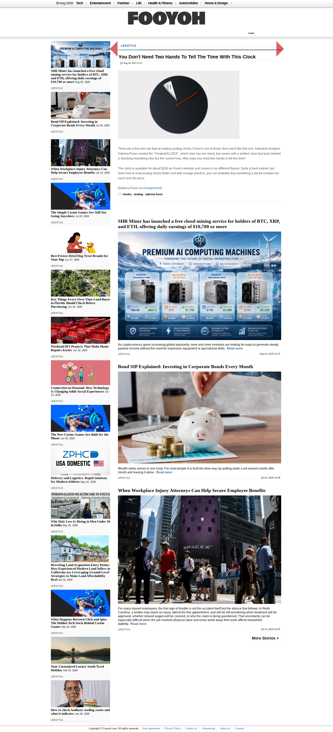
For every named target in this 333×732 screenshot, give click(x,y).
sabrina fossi (153, 194)
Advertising (209, 728)
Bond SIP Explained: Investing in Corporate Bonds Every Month (74, 123)
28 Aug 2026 (64, 3)
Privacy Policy (173, 728)
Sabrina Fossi (129, 188)
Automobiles (188, 3)
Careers (239, 728)
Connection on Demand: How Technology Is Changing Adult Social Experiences (80, 389)
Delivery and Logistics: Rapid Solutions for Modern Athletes (79, 480)
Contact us (191, 728)
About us (225, 728)
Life (138, 3)
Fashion (123, 3)
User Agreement (151, 728)
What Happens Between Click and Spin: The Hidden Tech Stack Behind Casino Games (79, 623)
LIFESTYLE (57, 88)
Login (251, 33)
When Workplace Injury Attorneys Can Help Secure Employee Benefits (79, 170)
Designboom (152, 188)
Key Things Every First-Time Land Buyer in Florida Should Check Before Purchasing (80, 303)
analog (138, 194)
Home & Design (216, 3)
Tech (79, 3)
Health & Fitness (160, 3)
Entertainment (100, 3)
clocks (127, 194)
